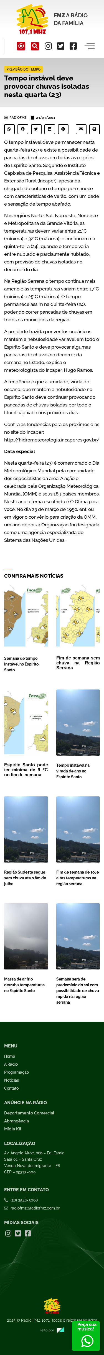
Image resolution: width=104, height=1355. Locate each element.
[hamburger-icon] (89, 46)
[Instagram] (48, 46)
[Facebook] (73, 46)
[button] (35, 46)
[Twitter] (61, 46)
